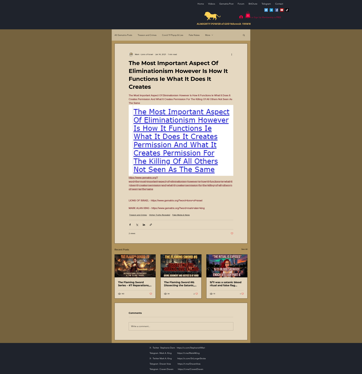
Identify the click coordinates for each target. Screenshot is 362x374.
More (207, 35)
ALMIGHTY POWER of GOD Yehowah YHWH (224, 24)
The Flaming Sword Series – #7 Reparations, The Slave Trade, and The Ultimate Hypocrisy (134, 284)
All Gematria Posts (123, 35)
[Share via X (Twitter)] (137, 224)
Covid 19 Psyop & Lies (172, 35)
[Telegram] (271, 10)
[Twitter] (266, 10)
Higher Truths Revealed (159, 215)
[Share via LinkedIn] (144, 224)
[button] (247, 14)
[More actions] (231, 54)
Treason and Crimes (147, 35)
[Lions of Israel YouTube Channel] (282, 10)
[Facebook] (276, 10)
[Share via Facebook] (130, 224)
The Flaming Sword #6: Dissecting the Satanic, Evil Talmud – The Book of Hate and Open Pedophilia (181, 284)
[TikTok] (287, 10)
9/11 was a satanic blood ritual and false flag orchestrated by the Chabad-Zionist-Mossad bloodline (225, 284)
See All (244, 249)
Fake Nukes (194, 35)
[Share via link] (150, 224)
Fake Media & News (181, 215)
